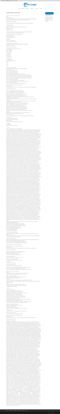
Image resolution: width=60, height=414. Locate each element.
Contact (36, 8)
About (19, 8)
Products (27, 8)
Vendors (32, 8)
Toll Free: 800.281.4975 (49, 13)
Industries (23, 8)
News (41, 8)
